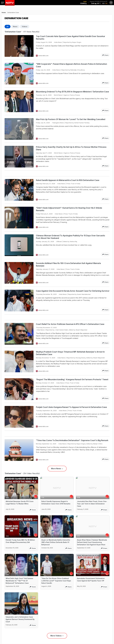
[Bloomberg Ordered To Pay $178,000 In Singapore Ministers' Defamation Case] (19, 101)
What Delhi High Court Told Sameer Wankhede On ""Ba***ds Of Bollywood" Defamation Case (19, 580)
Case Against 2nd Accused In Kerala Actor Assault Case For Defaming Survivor (72, 291)
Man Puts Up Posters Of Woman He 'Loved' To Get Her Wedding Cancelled (70, 119)
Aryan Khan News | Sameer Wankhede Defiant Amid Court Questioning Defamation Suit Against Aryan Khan (92, 542)
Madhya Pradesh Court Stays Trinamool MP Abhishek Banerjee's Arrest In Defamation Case (70, 353)
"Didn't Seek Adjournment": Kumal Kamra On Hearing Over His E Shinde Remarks (69, 209)
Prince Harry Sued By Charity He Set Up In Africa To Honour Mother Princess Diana (71, 148)
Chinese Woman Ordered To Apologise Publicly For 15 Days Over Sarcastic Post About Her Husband (70, 236)
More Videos (56, 636)
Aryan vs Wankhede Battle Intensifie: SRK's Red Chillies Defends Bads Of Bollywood (55, 542)
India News (58, 42)
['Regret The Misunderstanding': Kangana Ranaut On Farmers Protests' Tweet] (19, 389)
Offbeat (59, 241)
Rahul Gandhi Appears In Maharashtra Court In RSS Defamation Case (67, 180)
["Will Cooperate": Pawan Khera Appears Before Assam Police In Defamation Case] (19, 73)
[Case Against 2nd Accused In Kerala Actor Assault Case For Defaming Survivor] (19, 300)
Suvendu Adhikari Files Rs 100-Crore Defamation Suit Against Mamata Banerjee (68, 264)
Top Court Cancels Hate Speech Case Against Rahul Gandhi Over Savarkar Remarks (70, 37)
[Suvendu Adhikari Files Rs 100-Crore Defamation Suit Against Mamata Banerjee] (19, 273)
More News (56, 468)
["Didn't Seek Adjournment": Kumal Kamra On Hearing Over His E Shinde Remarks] (19, 217)
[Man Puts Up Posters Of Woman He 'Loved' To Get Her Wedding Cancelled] (19, 129)
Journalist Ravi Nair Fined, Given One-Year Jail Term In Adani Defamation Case (92, 503)
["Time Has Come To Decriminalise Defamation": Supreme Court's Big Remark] (19, 450)
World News (58, 95)
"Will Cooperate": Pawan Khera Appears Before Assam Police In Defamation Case (71, 65)
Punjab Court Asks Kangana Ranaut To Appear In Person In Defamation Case (71, 407)
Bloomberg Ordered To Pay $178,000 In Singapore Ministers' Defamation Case (72, 92)
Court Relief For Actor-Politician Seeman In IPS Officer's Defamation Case (70, 324)
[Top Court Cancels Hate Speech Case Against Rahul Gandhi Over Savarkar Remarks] (19, 46)
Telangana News (58, 123)
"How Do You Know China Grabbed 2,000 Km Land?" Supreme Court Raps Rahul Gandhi (56, 580)
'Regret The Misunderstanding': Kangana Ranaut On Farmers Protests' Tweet (72, 379)
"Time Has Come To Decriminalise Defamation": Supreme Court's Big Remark (72, 440)
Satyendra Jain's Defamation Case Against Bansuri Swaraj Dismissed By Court (20, 619)
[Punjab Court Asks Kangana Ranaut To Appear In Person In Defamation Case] (19, 417)
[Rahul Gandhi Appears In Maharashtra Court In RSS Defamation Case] (19, 190)
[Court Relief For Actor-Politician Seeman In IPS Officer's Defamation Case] (19, 334)
